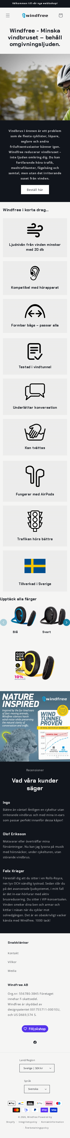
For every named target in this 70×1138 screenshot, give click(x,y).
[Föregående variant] (3, 622)
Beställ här (35, 189)
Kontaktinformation (52, 1121)
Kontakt (13, 953)
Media (12, 971)
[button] (8, 15)
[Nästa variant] (66, 622)
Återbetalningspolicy (37, 1127)
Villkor (12, 962)
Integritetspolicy (28, 1121)
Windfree (32, 1116)
